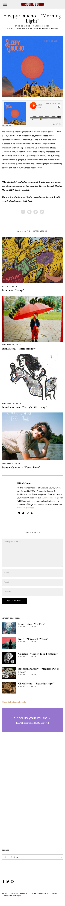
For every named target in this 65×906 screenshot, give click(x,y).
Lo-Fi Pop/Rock (17, 28)
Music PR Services (12, 896)
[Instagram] (28, 513)
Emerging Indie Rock (22, 201)
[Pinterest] (42, 212)
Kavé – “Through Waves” (33, 639)
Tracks (54, 28)
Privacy (23, 893)
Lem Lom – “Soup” (13, 290)
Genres (55, 893)
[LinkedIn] (32, 513)
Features (14, 893)
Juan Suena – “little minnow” (19, 348)
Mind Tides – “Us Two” (31, 624)
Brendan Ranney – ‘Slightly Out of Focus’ (38, 670)
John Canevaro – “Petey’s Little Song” (24, 407)
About (4, 893)
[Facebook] (23, 212)
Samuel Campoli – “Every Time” (21, 467)
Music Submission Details (14, 702)
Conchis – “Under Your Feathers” (38, 654)
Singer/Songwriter (38, 28)
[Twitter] (35, 212)
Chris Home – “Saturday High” (36, 683)
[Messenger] (29, 212)
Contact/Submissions (39, 893)
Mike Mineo (24, 26)
